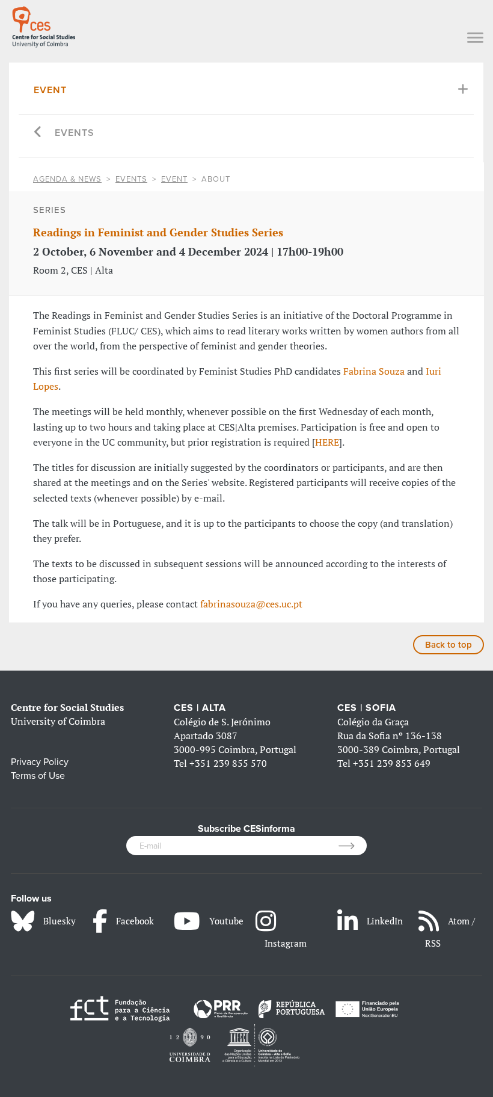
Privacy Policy (40, 762)
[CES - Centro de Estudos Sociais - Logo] (43, 25)
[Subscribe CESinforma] (352, 845)
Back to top (448, 644)
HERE (327, 442)
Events (74, 133)
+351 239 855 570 (228, 763)
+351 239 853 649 (391, 763)
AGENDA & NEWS (67, 179)
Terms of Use (38, 776)
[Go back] (38, 133)
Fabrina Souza (374, 371)
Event (50, 90)
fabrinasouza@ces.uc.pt (251, 603)
